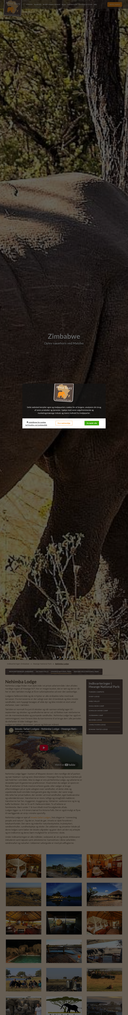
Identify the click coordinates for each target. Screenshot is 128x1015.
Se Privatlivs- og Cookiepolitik (36, 425)
